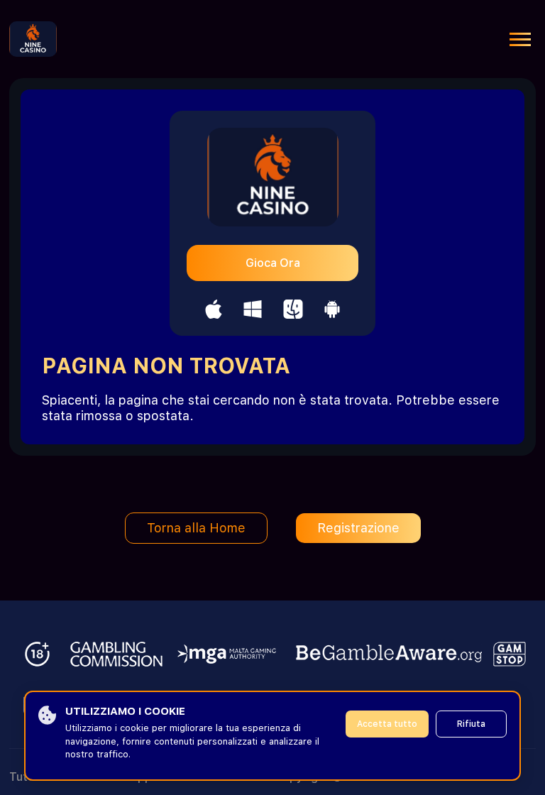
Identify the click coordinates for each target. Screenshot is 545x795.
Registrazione (358, 527)
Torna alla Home (196, 527)
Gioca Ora (273, 263)
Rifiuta (471, 724)
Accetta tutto (387, 724)
